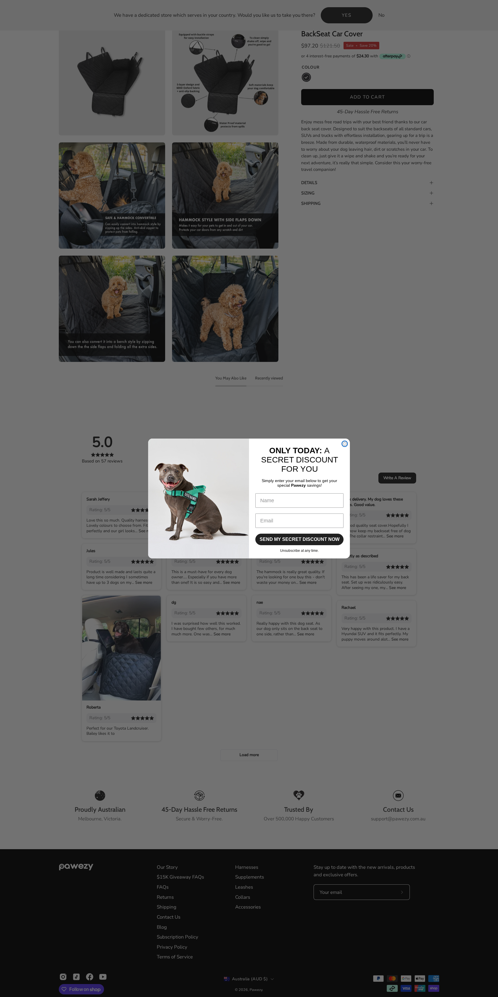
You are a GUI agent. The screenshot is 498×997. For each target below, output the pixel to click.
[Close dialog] (345, 444)
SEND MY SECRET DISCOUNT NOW (299, 539)
